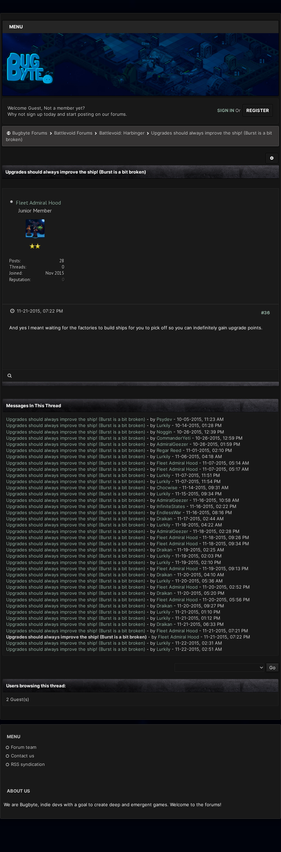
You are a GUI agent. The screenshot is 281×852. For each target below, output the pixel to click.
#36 (265, 312)
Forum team (23, 747)
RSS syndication (27, 764)
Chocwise (167, 487)
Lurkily (163, 425)
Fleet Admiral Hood (38, 202)
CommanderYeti (174, 438)
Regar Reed (169, 450)
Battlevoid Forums (73, 133)
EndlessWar (169, 512)
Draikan (164, 518)
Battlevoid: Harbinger (122, 133)
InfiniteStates (171, 506)
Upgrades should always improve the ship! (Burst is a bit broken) (75, 419)
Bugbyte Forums (29, 133)
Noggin (164, 432)
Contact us (22, 755)
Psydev (164, 419)
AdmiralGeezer (172, 444)
